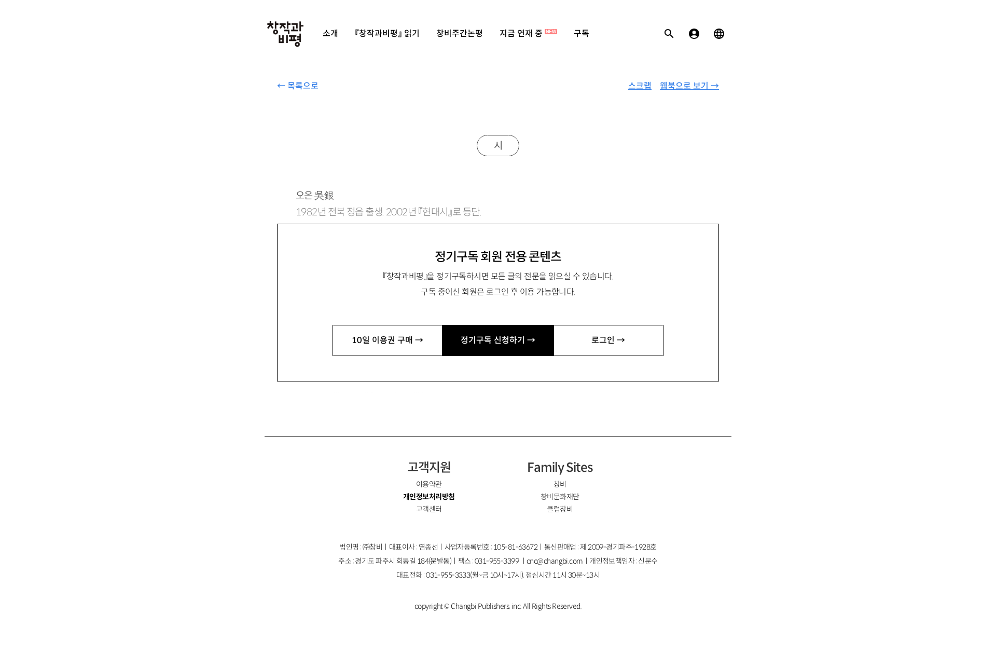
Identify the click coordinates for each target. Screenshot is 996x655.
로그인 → (608, 340)
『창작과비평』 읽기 (387, 33)
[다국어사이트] (719, 33)
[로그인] (694, 33)
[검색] (669, 33)
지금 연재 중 (528, 33)
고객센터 (429, 509)
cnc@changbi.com (555, 561)
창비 (560, 484)
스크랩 (640, 85)
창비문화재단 (560, 496)
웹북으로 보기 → (689, 85)
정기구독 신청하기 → (498, 340)
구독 (581, 33)
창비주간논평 (459, 33)
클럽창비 (560, 509)
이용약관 (429, 484)
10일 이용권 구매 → (387, 340)
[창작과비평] (285, 34)
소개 (330, 33)
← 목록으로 (298, 85)
